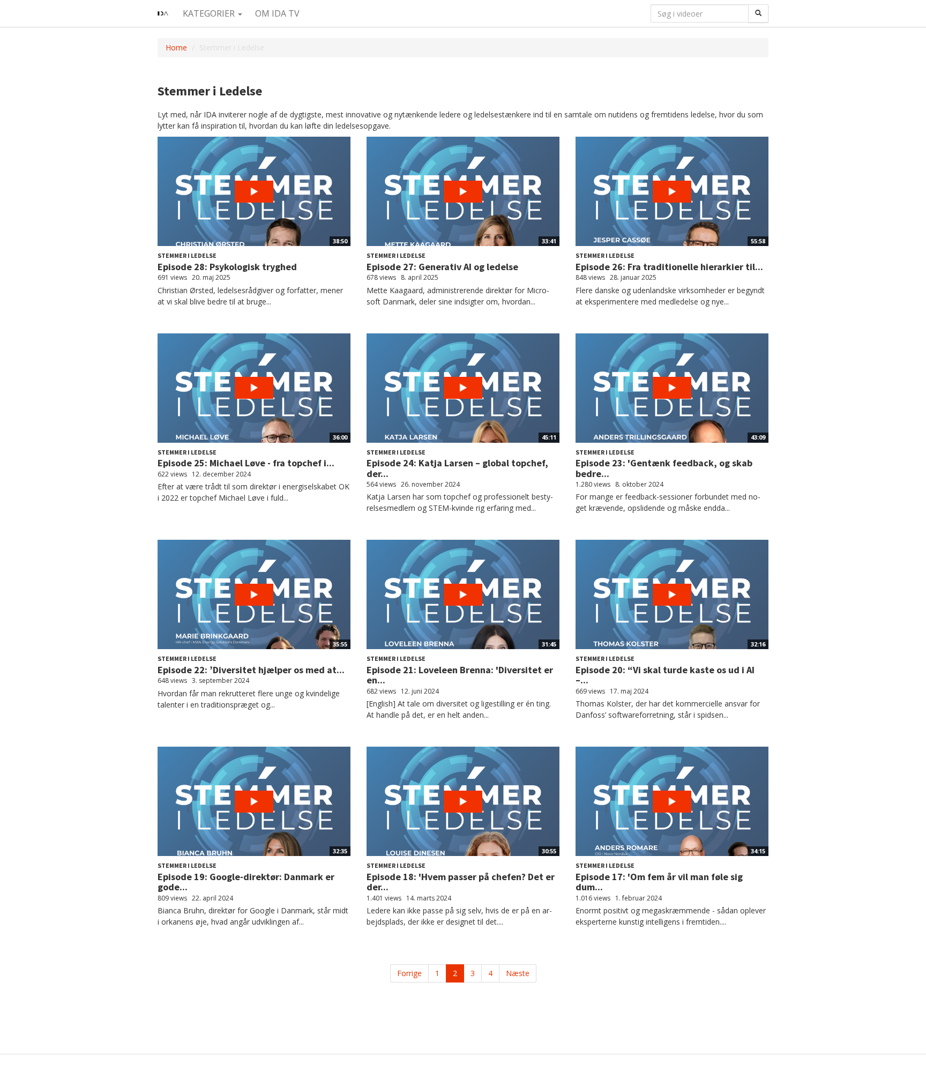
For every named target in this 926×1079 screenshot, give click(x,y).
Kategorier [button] (210, 13)
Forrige (409, 973)
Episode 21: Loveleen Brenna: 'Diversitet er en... (460, 675)
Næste (517, 973)
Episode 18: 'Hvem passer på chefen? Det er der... (461, 882)
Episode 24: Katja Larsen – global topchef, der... (457, 468)
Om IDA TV (277, 13)
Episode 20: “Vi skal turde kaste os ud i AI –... (665, 675)
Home (176, 47)
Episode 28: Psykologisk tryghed (227, 267)
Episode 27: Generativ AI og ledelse (442, 267)
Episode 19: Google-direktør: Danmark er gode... (246, 882)
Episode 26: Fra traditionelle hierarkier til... (669, 267)
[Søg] (758, 13)
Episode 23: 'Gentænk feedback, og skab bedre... (664, 468)
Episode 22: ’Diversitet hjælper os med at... (251, 670)
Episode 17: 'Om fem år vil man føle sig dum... (659, 882)
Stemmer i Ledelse (187, 255)
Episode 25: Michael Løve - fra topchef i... (246, 463)
